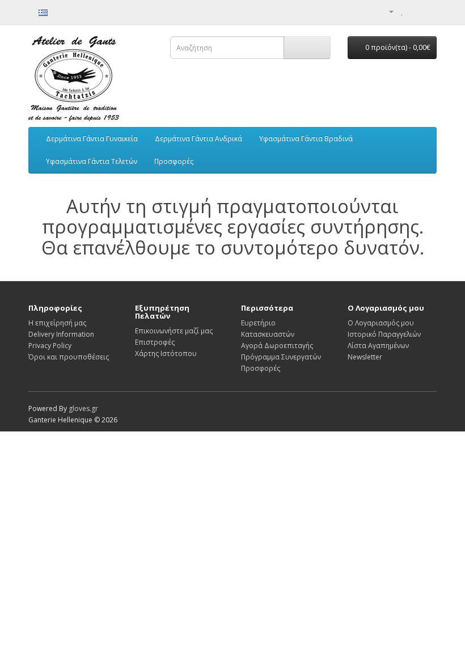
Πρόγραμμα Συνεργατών (281, 357)
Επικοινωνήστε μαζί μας (174, 331)
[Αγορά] (428, 11)
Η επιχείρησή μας (57, 323)
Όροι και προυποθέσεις (68, 357)
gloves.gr (83, 408)
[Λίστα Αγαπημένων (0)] (402, 11)
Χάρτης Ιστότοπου (166, 353)
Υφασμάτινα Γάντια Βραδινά (306, 138)
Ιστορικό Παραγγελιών (384, 334)
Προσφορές (173, 161)
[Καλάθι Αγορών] (414, 11)
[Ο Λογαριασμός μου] (387, 11)
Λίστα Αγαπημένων (378, 345)
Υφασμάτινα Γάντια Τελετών (91, 161)
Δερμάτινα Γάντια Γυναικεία (92, 138)
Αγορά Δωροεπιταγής (277, 345)
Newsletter (365, 357)
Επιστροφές (155, 342)
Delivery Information (61, 334)
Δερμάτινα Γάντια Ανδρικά (198, 138)
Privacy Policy (49, 345)
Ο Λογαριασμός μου (381, 323)
